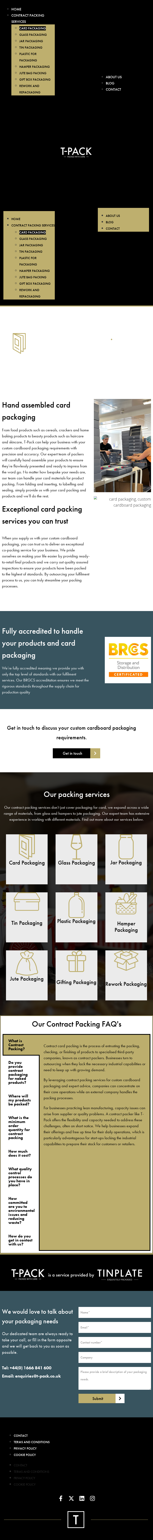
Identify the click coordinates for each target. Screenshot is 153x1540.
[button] (29, 155)
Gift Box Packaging (35, 79)
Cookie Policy (25, 1455)
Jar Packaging (31, 41)
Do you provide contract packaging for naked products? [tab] (18, 1072)
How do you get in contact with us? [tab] (20, 1240)
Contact (113, 89)
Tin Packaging (30, 47)
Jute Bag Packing (32, 73)
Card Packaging (32, 28)
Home (16, 9)
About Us (114, 77)
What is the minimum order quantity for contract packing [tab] (19, 1127)
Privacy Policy (25, 1448)
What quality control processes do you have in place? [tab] (20, 1176)
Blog (110, 83)
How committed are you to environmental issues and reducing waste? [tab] (21, 1210)
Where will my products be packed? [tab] (19, 1100)
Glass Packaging (33, 35)
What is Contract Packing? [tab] (16, 1044)
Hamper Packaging (34, 67)
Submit (97, 1398)
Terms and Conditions (32, 1442)
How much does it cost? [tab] (19, 1153)
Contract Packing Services (33, 225)
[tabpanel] (95, 1095)
